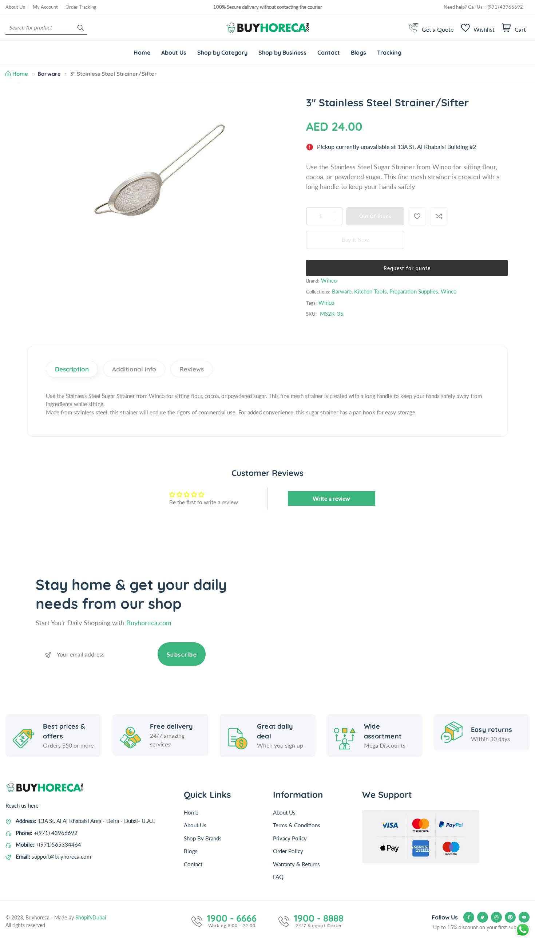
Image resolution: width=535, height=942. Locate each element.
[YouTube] (524, 917)
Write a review (331, 498)
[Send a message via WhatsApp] (522, 929)
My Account (45, 7)
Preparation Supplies (413, 291)
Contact (193, 864)
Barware (49, 73)
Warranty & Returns (296, 864)
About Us (15, 7)
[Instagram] (496, 917)
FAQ (278, 877)
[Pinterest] (510, 917)
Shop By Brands (203, 838)
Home (20, 73)
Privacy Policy (290, 838)
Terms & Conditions (296, 825)
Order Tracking (81, 7)
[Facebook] (468, 917)
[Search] (80, 28)
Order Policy (288, 851)
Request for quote (407, 268)
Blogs (191, 851)
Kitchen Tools (370, 291)
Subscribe (182, 654)
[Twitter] (482, 917)
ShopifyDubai (90, 917)
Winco (329, 280)
